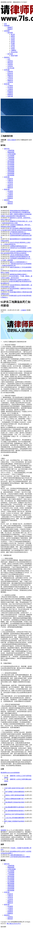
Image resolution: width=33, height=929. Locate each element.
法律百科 (10, 64)
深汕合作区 (14, 52)
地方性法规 (10, 68)
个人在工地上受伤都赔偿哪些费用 (14, 817)
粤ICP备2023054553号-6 (14, 923)
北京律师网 (10, 155)
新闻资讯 (6, 57)
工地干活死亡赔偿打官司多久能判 (14, 788)
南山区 (13, 34)
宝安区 (13, 38)
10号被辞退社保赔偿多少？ (18, 232)
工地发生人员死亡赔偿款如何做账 (14, 795)
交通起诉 (10, 77)
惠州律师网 (10, 175)
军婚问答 (10, 71)
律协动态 (10, 62)
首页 (5, 24)
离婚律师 (6, 25)
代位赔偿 (10, 87)
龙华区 (13, 41)
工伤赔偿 (10, 85)
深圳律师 (6, 31)
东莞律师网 (10, 171)
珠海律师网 (10, 173)
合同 (8, 59)
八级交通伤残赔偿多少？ (17, 855)
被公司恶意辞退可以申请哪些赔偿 (20, 233)
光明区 (13, 45)
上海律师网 (10, 157)
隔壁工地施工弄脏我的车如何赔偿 (14, 821)
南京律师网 (10, 163)
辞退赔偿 (10, 91)
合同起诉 (10, 82)
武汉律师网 (10, 166)
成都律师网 (10, 170)
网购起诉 (10, 75)
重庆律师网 (10, 168)
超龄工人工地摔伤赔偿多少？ (18, 262)
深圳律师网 (10, 161)
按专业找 (10, 54)
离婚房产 (10, 29)
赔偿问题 (6, 84)
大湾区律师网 (11, 154)
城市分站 (6, 148)
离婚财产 (10, 27)
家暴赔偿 (10, 94)
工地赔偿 (10, 89)
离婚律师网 (10, 152)
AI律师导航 (10, 150)
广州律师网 (10, 159)
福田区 (13, 36)
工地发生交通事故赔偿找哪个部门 (14, 798)
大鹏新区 (13, 50)
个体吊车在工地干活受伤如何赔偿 (14, 814)
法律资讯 (10, 61)
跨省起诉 (10, 73)
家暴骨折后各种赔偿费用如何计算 (20, 256)
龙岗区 (13, 39)
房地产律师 (14, 55)
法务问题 (10, 96)
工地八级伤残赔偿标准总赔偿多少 (14, 810)
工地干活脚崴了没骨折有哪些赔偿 (14, 791)
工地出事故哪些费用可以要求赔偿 (14, 807)
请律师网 (3, 830)
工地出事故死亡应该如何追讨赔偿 (14, 802)
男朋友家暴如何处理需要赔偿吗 (19, 210)
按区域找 (10, 32)
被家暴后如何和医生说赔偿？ (18, 274)
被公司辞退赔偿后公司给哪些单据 (20, 212)
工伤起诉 (10, 78)
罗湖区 (13, 43)
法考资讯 (10, 66)
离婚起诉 (10, 80)
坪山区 (13, 46)
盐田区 (13, 48)
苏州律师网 (10, 164)
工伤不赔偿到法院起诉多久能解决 (20, 856)
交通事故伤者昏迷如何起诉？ (18, 246)
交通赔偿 (10, 92)
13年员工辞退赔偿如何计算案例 (19, 255)
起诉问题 (6, 69)
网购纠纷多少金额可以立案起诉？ (20, 279)
